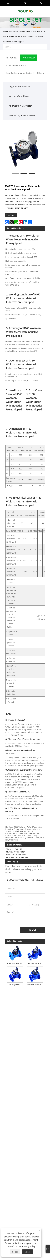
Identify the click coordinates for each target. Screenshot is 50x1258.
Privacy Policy (28, 1246)
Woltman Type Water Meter (21, 115)
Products (14, 31)
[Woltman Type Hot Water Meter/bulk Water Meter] (35, 952)
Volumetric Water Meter (20, 105)
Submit (32, 930)
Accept (27, 1252)
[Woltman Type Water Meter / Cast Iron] (35, 974)
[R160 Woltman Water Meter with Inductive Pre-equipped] (24, 149)
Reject (15, 1252)
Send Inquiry (11, 215)
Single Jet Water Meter (19, 86)
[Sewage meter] (15, 974)
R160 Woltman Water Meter (15, 963)
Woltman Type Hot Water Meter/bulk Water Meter (35, 963)
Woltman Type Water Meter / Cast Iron (35, 984)
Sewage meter (15, 984)
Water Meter (25, 31)
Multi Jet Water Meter (18, 96)
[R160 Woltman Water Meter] (15, 952)
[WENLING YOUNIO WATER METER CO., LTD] (25, 11)
